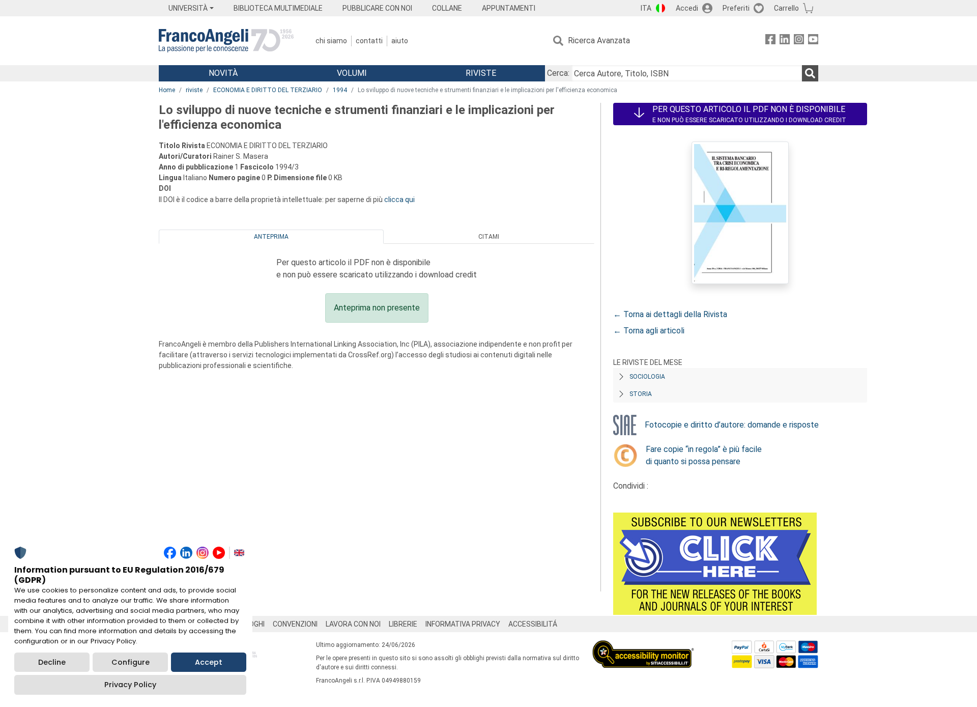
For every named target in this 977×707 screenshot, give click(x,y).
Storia (640, 394)
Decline (52, 662)
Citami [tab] (488, 236)
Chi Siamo (331, 41)
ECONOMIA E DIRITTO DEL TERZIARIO (267, 90)
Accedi (687, 8)
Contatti (369, 41)
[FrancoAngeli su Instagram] (799, 41)
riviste (194, 90)
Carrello (786, 8)
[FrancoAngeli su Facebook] (770, 41)
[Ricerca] (810, 73)
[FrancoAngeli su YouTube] (813, 41)
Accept (208, 662)
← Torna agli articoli (648, 330)
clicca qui (399, 199)
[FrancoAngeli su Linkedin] (785, 41)
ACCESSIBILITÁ (532, 624)
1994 (340, 90)
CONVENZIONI (295, 624)
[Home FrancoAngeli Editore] (226, 40)
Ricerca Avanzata (599, 40)
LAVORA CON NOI (353, 624)
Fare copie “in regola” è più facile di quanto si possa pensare (704, 455)
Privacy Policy (130, 685)
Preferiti (736, 8)
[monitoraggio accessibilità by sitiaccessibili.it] (643, 646)
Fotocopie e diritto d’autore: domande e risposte (732, 425)
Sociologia (647, 376)
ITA (646, 8)
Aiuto (399, 41)
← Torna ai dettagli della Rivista (670, 314)
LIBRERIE (403, 624)
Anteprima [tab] (271, 236)
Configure (130, 662)
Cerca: (558, 73)
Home (167, 90)
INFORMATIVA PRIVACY (462, 624)
